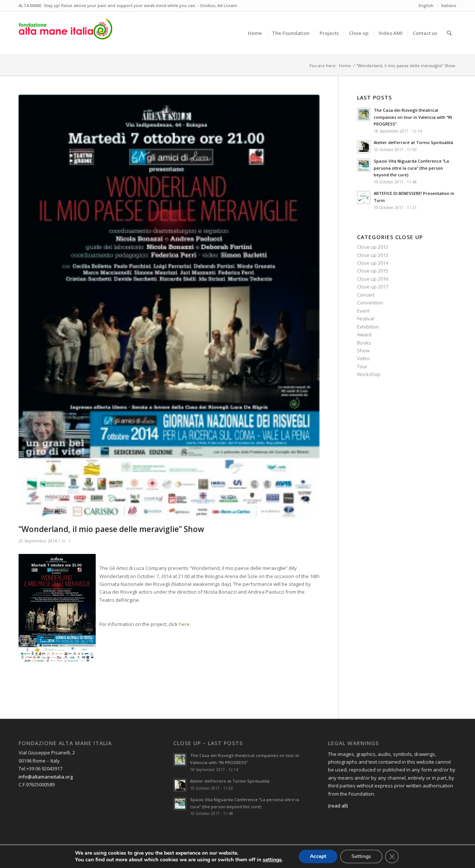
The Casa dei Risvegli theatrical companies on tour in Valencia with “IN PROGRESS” (413, 117)
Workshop (368, 374)
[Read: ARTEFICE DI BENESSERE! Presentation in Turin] (363, 197)
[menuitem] (255, 33)
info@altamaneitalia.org (46, 776)
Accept (318, 856)
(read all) (338, 805)
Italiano (448, 5)
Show (363, 350)
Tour (362, 366)
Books (364, 342)
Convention (370, 302)
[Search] (449, 33)
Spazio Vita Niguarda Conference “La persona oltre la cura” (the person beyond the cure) (411, 168)
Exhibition (368, 326)
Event (363, 310)
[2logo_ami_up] (65, 33)
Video (363, 358)
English (426, 5)
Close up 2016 (372, 278)
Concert (365, 294)
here (184, 624)
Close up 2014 (372, 263)
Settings (361, 856)
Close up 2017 (372, 286)
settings (272, 859)
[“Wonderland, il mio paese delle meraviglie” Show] (169, 308)
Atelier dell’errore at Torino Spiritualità (413, 142)
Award (364, 334)
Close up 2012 (372, 247)
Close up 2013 (372, 255)
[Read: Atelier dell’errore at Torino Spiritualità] (363, 146)
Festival (365, 318)
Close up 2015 (372, 270)
